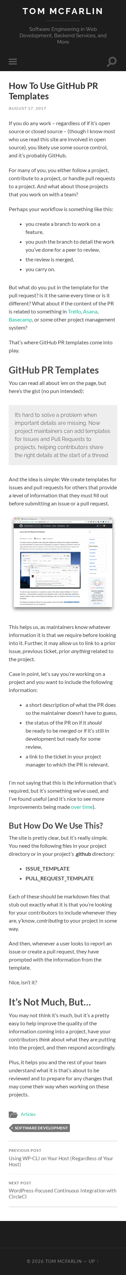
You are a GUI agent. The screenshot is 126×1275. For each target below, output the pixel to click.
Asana (90, 311)
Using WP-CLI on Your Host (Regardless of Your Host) (61, 1157)
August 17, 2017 (27, 108)
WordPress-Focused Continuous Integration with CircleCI (62, 1190)
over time (82, 806)
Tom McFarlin (63, 11)
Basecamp (20, 319)
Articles (28, 1114)
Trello (74, 311)
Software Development (41, 1127)
